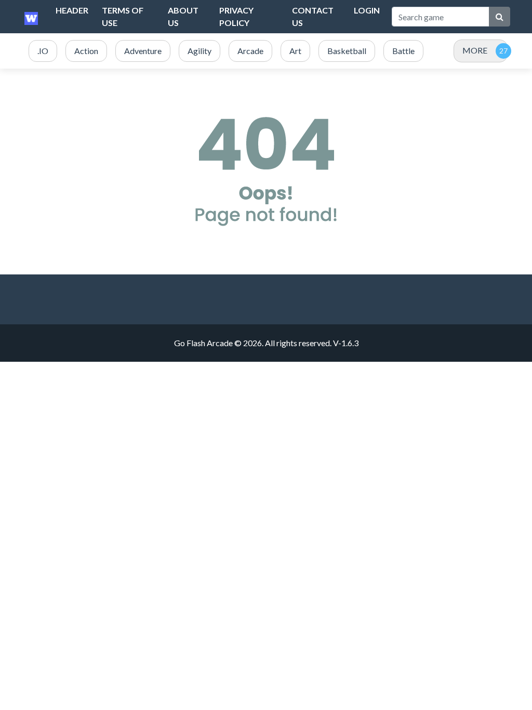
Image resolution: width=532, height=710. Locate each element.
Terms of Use (122, 16)
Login (367, 10)
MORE (474, 50)
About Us (183, 16)
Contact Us (313, 16)
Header (72, 10)
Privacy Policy (236, 16)
